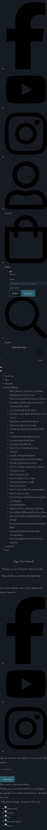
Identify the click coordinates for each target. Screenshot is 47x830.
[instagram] (26, 157)
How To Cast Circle (17, 485)
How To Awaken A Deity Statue (22, 478)
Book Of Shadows (11, 387)
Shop (7, 380)
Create (37, 801)
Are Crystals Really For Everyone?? (23, 410)
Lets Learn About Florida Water (22, 440)
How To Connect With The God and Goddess (27, 489)
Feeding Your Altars (17, 470)
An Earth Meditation (18, 504)
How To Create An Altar (19, 493)
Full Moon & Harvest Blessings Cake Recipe (27, 508)
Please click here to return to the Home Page (21, 575)
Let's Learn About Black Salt (20, 444)
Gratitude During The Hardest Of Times (25, 436)
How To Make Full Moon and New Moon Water (28, 512)
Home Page (9, 376)
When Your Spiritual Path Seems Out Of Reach (27, 398)
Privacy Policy (24, 588)
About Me (9, 383)
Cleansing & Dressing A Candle (22, 482)
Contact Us (9, 546)
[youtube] (26, 107)
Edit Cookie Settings (10, 801)
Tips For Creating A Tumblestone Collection (27, 467)
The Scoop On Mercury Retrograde (23, 425)
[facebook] (26, 68)
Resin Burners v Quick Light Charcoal (24, 421)
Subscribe (7, 779)
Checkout (28, 293)
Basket (15, 293)
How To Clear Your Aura (19, 474)
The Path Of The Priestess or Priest (23, 463)
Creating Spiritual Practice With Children (26, 459)
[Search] (40, 352)
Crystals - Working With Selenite (22, 455)
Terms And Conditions (9, 588)
